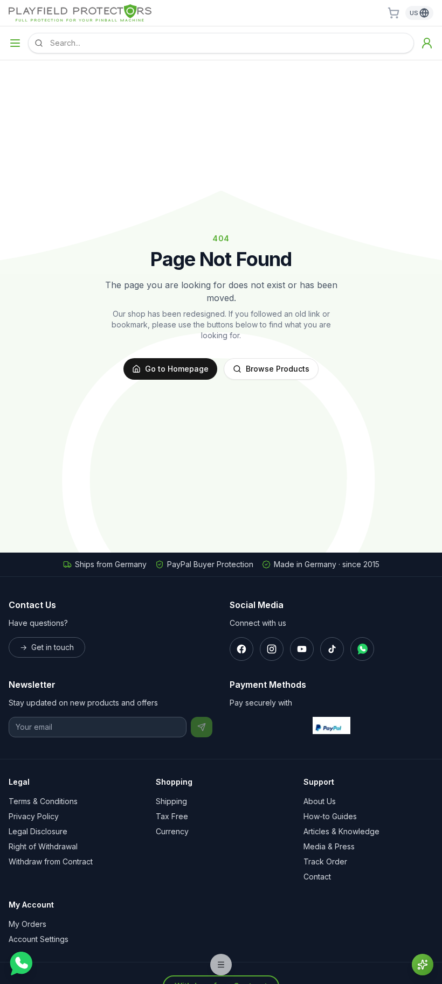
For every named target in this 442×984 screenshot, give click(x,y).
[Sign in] (426, 43)
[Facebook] (241, 649)
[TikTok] (332, 649)
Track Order (325, 861)
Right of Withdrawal (43, 846)
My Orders (27, 924)
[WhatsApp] (362, 649)
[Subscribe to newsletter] (201, 727)
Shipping (171, 801)
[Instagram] (272, 649)
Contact (317, 876)
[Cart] (393, 12)
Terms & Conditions (43, 801)
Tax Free (172, 816)
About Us (319, 801)
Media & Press (329, 846)
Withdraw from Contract (51, 861)
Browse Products (277, 368)
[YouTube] (302, 649)
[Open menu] (221, 964)
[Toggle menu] (15, 43)
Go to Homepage (177, 368)
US (414, 13)
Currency (172, 831)
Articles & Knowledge (341, 831)
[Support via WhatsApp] (20, 963)
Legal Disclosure (38, 831)
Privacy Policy (34, 816)
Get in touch (47, 647)
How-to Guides (330, 816)
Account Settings (38, 939)
